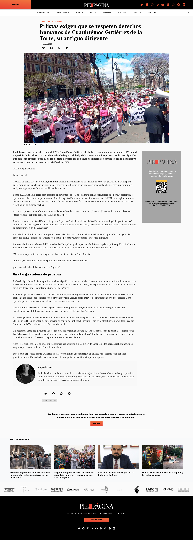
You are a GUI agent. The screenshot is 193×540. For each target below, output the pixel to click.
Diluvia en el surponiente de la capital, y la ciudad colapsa (162, 473)
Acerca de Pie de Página (78, 513)
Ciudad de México (49, 400)
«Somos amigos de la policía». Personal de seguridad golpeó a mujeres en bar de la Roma (30, 475)
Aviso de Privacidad (102, 513)
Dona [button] (16, 5)
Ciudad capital (61, 12)
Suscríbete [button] (96, 520)
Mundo (92, 12)
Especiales (151, 12)
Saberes (106, 12)
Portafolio (122, 12)
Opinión (78, 12)
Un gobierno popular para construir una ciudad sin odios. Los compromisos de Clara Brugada (74, 475)
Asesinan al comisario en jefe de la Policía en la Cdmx (116, 473)
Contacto (120, 513)
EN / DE (136, 12)
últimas (58, 21)
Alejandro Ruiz (45, 367)
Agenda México (42, 12)
